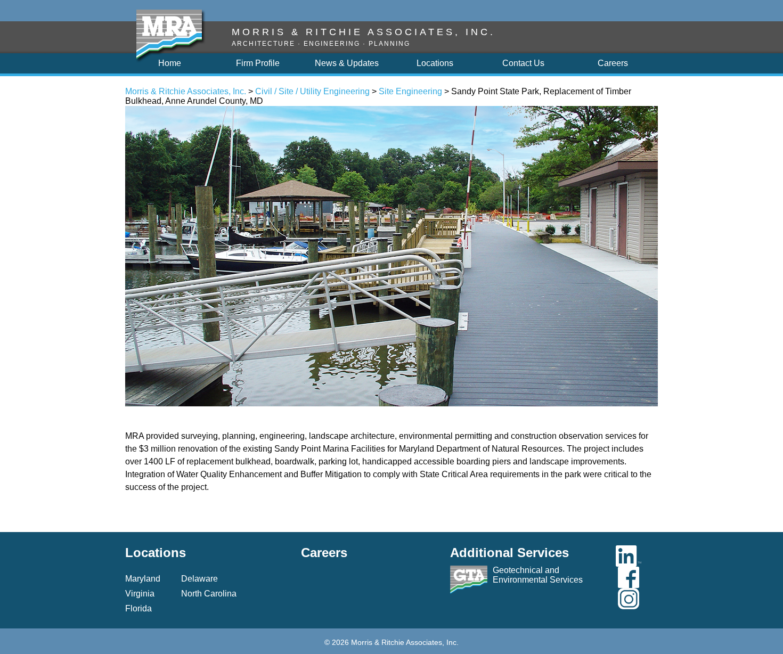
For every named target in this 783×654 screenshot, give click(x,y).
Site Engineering (410, 91)
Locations (155, 552)
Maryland (142, 578)
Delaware (199, 578)
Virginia (139, 593)
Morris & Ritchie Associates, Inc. (185, 91)
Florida (138, 608)
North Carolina (208, 593)
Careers (324, 552)
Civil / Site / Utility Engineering (312, 91)
